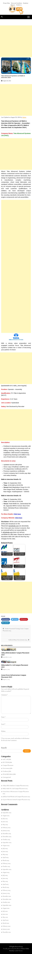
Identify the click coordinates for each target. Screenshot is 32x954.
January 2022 (6, 929)
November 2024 (7, 836)
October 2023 (6, 866)
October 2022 (6, 902)
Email (3, 724)
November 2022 (7, 899)
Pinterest (24, 619)
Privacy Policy (6, 3)
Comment (4, 695)
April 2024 (5, 857)
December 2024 (7, 833)
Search (4, 747)
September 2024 (7, 842)
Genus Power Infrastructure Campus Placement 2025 (13, 676)
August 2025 (6, 815)
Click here (18, 518)
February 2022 (6, 926)
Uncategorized (7, 777)
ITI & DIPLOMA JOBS (9, 774)
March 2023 (6, 887)
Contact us (18, 5)
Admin (24, 117)
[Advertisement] (16, 41)
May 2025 (5, 824)
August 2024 (6, 845)
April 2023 (5, 884)
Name (3, 717)
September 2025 (7, 812)
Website (3, 731)
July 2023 (5, 875)
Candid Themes (18, 950)
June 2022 (5, 914)
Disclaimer (25, 3)
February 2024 (6, 863)
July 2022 (5, 911)
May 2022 (5, 917)
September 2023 (7, 869)
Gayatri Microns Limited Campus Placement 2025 (16, 799)
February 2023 (6, 890)
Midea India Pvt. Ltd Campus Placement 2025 (14, 666)
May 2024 (5, 854)
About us (13, 5)
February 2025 (6, 827)
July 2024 (5, 848)
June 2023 (5, 878)
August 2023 (6, 872)
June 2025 (5, 821)
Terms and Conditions (16, 3)
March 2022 (6, 923)
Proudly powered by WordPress (12, 948)
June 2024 (5, 851)
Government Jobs (7, 768)
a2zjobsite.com (14, 526)
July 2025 (5, 818)
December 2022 (7, 896)
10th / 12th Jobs (7, 759)
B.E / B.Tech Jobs (7, 762)
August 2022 (6, 908)
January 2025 (6, 830)
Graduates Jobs (7, 771)
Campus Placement (8, 765)
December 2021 (7, 932)
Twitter (15, 619)
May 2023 (5, 881)
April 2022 (5, 920)
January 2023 (6, 893)
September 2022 (7, 905)
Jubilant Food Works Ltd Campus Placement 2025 (16, 796)
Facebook (6, 619)
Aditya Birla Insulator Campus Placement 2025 (15, 654)
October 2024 (6, 839)
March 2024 (6, 860)
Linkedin (6, 623)
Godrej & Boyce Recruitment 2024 (17, 640)
